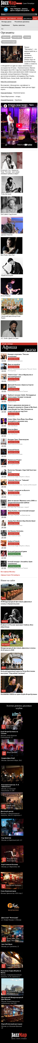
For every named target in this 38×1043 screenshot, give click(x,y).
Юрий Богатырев (7, 275)
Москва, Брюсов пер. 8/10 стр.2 (12, 893)
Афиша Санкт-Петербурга (10, 575)
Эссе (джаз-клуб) (13, 464)
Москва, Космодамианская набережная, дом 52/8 (10, 1002)
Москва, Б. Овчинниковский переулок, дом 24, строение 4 (11, 814)
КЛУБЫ (19, 18)
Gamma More (12, 381)
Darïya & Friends (13, 541)
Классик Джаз (13, 429)
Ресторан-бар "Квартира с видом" (18, 507)
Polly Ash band (6, 194)
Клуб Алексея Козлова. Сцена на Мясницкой (22, 485)
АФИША (3, 18)
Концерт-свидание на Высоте (19, 490)
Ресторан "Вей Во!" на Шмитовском (19, 515)
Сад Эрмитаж (6, 838)
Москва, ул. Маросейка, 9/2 (10, 867)
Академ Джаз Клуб (8, 758)
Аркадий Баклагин (7, 100)
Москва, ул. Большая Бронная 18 (11, 1027)
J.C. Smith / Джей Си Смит (10, 338)
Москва (19, 3)
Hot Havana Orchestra (15, 531)
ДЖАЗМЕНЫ (28, 18)
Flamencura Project (14, 460)
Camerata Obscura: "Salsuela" (18, 480)
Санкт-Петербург (28, 3)
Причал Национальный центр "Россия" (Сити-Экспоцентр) (22, 369)
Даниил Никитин (7, 235)
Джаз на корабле (14, 364)
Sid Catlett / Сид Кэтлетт (9, 214)
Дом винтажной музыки (15, 361)
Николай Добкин (6, 93)
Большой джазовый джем (17, 551)
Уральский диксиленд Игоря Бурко (10, 317)
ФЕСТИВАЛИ (11, 18)
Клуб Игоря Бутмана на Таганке (18, 391)
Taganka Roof (12, 401)
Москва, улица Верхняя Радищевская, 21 (9, 736)
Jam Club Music (13, 426)
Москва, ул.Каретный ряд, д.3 (11, 840)
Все (2, 29)
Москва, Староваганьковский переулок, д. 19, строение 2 (11, 975)
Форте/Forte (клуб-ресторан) (11, 1024)
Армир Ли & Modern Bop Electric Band (21, 521)
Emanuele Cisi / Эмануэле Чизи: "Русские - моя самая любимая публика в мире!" (10, 172)
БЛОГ (35, 18)
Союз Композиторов (14, 535)
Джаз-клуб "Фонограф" (9, 917)
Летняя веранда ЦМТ (14, 495)
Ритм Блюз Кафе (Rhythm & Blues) (19, 476)
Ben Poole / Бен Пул (7, 255)
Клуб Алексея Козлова (15, 444)
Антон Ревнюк (5, 296)
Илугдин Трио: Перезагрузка (18, 439)
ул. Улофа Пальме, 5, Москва (11, 920)
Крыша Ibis (11, 416)
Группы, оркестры (19, 25)
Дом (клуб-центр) (7, 811)
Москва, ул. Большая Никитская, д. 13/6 (8, 789)
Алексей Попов (13, 450)
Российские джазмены (22, 21)
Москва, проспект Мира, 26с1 (11, 760)
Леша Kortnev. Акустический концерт (21, 511)
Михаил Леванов (15, 87)
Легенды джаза (6, 21)
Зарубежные (5, 25)
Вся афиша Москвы (8, 572)
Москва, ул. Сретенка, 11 (10, 946)
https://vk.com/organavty (8, 82)
